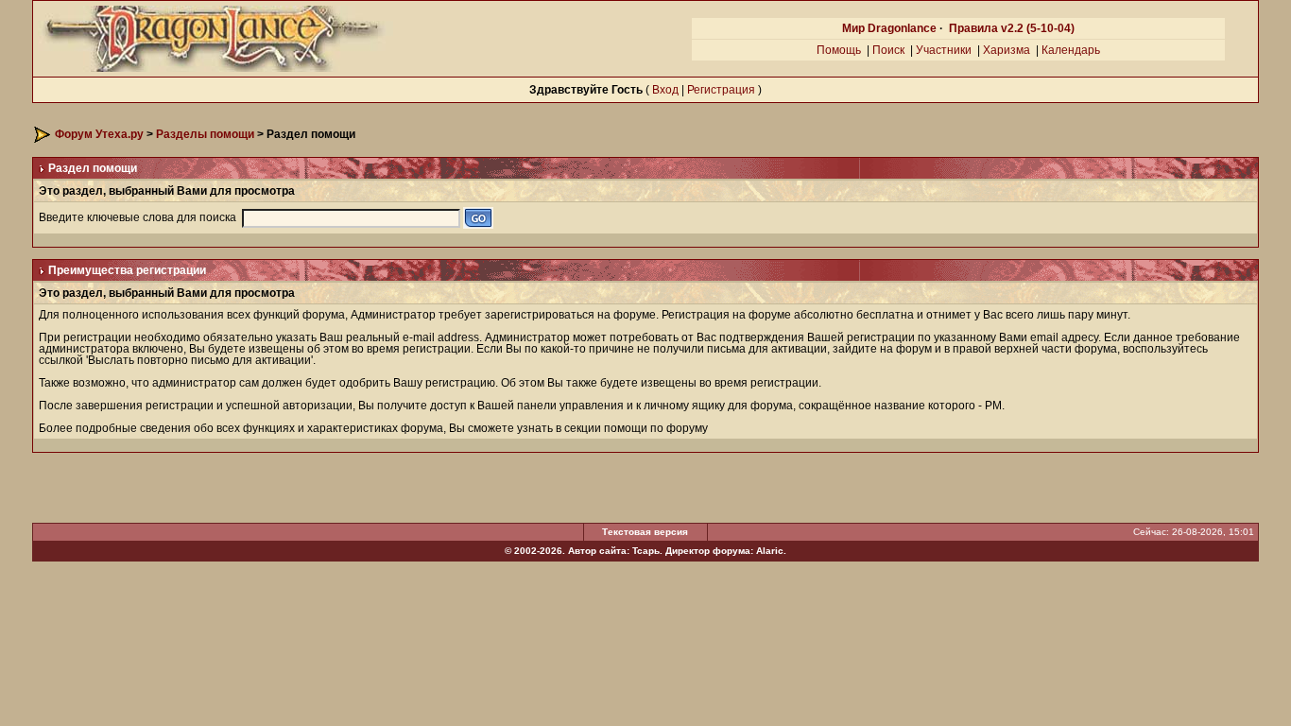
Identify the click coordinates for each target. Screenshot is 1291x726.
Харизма (1006, 50)
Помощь (839, 50)
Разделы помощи (205, 134)
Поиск (888, 50)
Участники (944, 50)
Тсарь (646, 550)
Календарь (1070, 50)
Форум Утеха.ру (99, 134)
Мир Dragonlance (889, 28)
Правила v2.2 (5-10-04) (1012, 28)
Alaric (769, 550)
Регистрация (721, 89)
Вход (665, 89)
